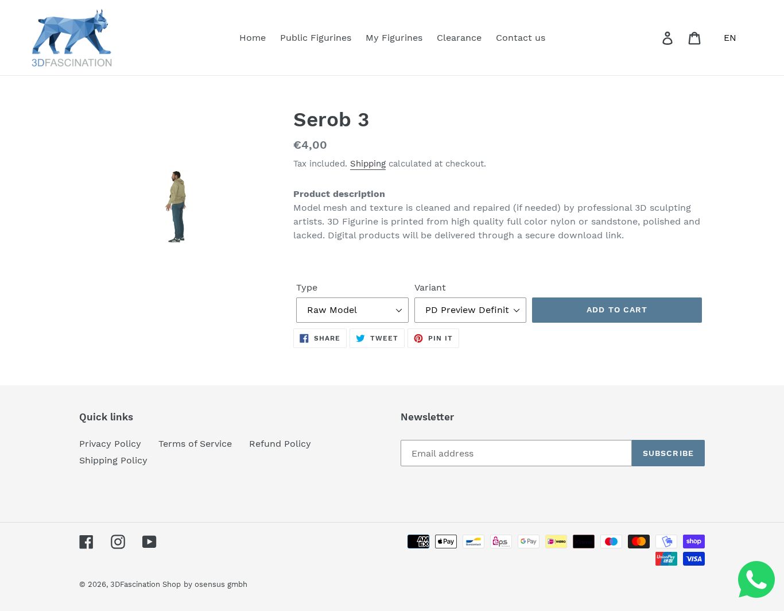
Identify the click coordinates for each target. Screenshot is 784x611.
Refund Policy (280, 443)
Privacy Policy (110, 443)
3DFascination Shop (145, 584)
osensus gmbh (221, 584)
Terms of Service (195, 443)
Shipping (368, 163)
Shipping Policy (113, 460)
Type (306, 287)
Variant (430, 287)
